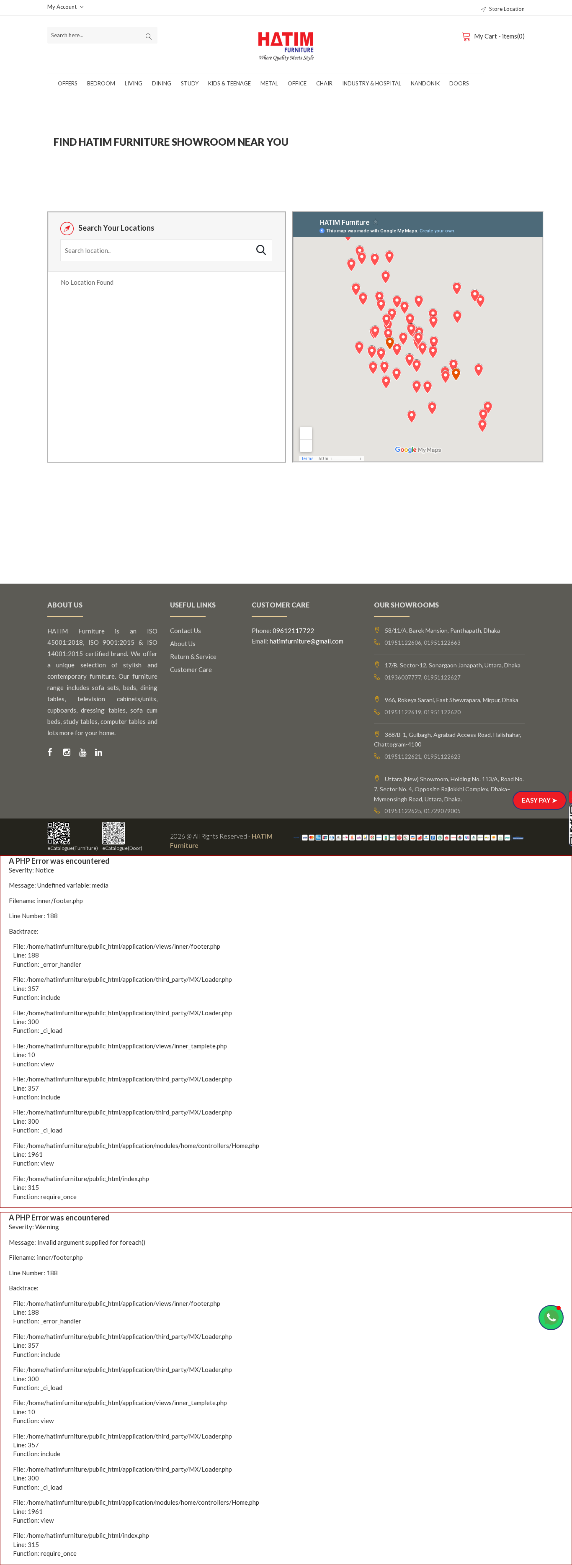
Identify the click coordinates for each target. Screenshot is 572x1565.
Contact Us (185, 630)
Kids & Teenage (229, 83)
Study (189, 83)
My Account (62, 6)
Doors (459, 83)
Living (133, 83)
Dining (161, 83)
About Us (183, 643)
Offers (67, 83)
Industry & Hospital (371, 83)
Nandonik (425, 83)
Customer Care (191, 669)
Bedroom (101, 83)
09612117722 (293, 630)
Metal (269, 83)
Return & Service (193, 656)
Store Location (507, 8)
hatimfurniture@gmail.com (306, 641)
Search (261, 250)
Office (297, 83)
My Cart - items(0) (499, 36)
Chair (324, 83)
